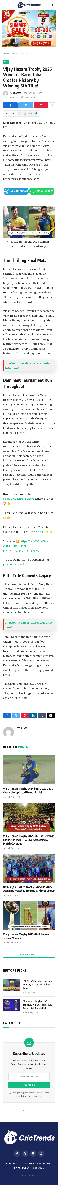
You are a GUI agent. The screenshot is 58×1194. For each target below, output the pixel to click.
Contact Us (43, 1163)
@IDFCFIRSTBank (15, 546)
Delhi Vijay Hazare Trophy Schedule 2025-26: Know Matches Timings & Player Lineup (29, 888)
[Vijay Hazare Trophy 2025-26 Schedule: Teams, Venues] (29, 915)
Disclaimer (39, 1168)
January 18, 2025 (13, 564)
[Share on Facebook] (10, 105)
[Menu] (5, 5)
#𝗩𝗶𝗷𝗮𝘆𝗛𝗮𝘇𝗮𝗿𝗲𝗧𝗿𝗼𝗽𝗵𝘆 (18, 498)
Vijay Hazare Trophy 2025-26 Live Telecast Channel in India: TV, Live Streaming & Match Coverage (28, 839)
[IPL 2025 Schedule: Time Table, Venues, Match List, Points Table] (11, 985)
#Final (40, 531)
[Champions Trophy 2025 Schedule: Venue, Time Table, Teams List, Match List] (11, 1005)
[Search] (53, 5)
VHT (28, 54)
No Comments (12, 97)
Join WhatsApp (44, 191)
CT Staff (17, 93)
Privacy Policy (27, 1096)
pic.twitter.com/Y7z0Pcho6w (21, 550)
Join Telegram (18, 191)
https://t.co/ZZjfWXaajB (35, 541)
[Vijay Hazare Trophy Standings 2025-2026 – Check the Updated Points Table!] (29, 769)
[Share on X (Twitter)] (25, 105)
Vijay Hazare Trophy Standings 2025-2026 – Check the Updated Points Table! (29, 790)
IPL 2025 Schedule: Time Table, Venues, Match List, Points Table (38, 984)
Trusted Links (26, 1163)
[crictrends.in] (29, 5)
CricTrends (18, 54)
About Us (10, 1163)
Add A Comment (29, 954)
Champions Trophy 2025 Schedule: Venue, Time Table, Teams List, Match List (38, 1005)
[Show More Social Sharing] (52, 105)
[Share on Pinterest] (41, 105)
